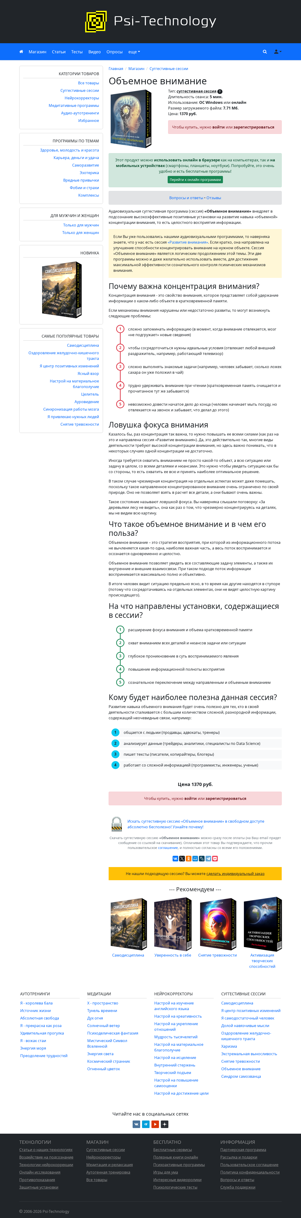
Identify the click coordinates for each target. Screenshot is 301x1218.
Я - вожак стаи (33, 1040)
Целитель (90, 394)
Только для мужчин (81, 225)
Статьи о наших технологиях (45, 1149)
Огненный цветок (103, 1068)
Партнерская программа (243, 1149)
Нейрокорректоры (82, 98)
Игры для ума (165, 1172)
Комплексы (88, 195)
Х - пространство (102, 1003)
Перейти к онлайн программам (195, 179)
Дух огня (95, 1018)
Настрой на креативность (178, 1016)
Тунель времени (102, 1010)
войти (218, 127)
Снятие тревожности (79, 424)
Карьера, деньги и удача (76, 157)
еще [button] (132, 51)
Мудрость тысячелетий (176, 1036)
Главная (116, 68)
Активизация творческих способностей (262, 961)
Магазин (37, 51)
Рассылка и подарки (238, 1157)
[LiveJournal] (202, 858)
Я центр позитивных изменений (69, 366)
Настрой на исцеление (175, 1057)
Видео (94, 51)
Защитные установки (38, 1187)
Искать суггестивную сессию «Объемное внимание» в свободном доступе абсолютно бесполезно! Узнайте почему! (195, 824)
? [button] (220, 91)
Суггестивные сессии (79, 90)
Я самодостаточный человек (247, 1018)
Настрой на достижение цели (181, 1093)
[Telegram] (208, 858)
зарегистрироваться (254, 127)
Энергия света (100, 1053)
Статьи (59, 51)
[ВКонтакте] (175, 858)
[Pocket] (215, 858)
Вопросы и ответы (186, 197)
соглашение (168, 847)
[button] (264, 52)
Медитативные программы (74, 105)
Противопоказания (37, 1179)
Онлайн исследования (39, 1172)
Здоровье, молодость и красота (69, 150)
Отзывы (213, 197)
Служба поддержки (237, 1187)
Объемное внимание (241, 1068)
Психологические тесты (175, 1187)
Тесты (77, 51)
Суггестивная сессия (196, 91)
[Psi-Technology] (150, 22)
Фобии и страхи (84, 187)
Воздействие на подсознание (46, 1157)
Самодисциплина (83, 345)
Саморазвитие (85, 165)
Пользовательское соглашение (249, 1164)
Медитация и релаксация (109, 1164)
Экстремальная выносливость (249, 1053)
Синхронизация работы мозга (71, 409)
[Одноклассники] (188, 858)
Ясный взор (88, 373)
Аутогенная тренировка (108, 1172)
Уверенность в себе (172, 955)
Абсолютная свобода (39, 1018)
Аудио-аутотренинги (80, 113)
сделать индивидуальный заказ (235, 873)
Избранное (88, 120)
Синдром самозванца (241, 1076)
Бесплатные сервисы (172, 1149)
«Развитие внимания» (188, 242)
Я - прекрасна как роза (41, 1025)
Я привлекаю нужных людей (73, 416)
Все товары (88, 83)
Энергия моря (33, 1048)
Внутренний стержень (174, 1065)
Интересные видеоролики (177, 1179)
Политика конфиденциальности (250, 1172)
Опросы (115, 51)
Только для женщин (80, 232)
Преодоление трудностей (43, 1055)
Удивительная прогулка (42, 1033)
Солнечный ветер (103, 1025)
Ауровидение (87, 401)
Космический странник (108, 1061)
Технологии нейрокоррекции (46, 1164)
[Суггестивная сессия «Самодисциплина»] (61, 289)
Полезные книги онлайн (175, 1157)
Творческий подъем (172, 1072)
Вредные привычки (81, 180)
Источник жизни (35, 1010)
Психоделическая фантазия (112, 1033)
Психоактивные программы (179, 1164)
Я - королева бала (36, 1003)
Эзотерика (89, 172)
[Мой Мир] (195, 858)
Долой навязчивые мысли (245, 1025)
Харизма (229, 1046)
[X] (182, 858)
